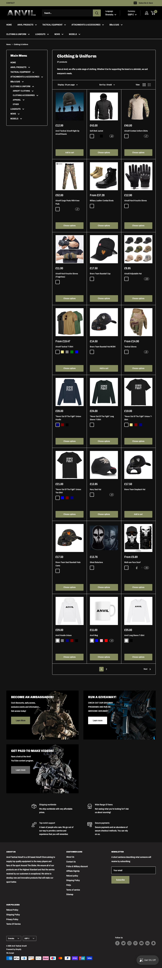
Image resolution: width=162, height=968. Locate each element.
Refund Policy (12, 909)
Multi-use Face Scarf (132, 562)
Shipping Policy (73, 880)
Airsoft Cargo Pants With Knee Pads (67, 202)
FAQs (68, 885)
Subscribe (120, 879)
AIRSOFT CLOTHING (21, 90)
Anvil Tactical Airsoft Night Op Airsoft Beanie (67, 132)
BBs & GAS (114, 24)
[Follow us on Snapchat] (153, 943)
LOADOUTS (40, 34)
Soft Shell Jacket (96, 130)
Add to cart (69, 152)
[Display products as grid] (144, 84)
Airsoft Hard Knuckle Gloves (135, 200)
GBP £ (27, 938)
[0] (153, 13)
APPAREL (17, 99)
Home (8, 44)
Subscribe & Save (146, 3)
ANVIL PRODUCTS (25, 24)
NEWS (57, 34)
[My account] (146, 13)
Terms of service (73, 889)
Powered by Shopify (13, 949)
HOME (9, 24)
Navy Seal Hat (95, 489)
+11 (146, 567)
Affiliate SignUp (73, 871)
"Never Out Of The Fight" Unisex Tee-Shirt (68, 491)
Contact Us (71, 861)
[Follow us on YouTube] (141, 943)
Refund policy (72, 875)
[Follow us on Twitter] (123, 943)
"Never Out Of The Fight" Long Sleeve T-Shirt (102, 418)
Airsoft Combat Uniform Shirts (136, 130)
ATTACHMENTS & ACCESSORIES (86, 24)
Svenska (11, 938)
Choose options (104, 152)
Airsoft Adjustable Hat (133, 273)
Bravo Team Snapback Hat (134, 489)
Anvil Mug (94, 635)
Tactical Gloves (130, 346)
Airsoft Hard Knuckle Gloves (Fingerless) (67, 275)
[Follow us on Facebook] (117, 943)
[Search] (97, 12)
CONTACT (10, 3)
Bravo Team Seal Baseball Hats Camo (68, 564)
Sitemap (69, 894)
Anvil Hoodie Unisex (64, 635)
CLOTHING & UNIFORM (16, 34)
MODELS (73, 34)
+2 (146, 352)
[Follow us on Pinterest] (135, 943)
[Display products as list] (149, 84)
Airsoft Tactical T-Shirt (64, 346)
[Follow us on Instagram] (129, 943)
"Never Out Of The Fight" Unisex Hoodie (68, 418)
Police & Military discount (77, 866)
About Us (70, 856)
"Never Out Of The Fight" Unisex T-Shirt (138, 418)
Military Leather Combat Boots (102, 200)
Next (145, 669)
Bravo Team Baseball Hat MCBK (103, 346)
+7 (146, 136)
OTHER (16, 104)
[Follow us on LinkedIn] (147, 943)
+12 (146, 279)
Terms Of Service (13, 923)
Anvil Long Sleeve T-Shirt (134, 635)
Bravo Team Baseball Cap (100, 273)
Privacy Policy (12, 919)
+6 (111, 136)
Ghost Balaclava (96, 562)
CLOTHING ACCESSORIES (24, 95)
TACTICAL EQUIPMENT (52, 24)
